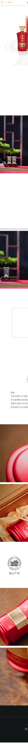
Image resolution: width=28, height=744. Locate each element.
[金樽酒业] (6, 2)
